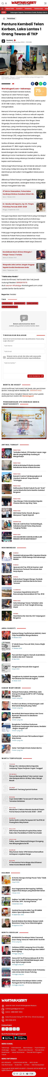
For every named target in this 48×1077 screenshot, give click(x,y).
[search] (3, 3)
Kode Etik (18, 1065)
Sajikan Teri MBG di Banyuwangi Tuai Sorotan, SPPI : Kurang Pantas (27, 900)
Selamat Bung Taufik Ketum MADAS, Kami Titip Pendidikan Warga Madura (29, 634)
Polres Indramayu (10, 307)
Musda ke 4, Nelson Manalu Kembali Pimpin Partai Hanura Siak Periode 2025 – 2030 (26, 811)
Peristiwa (10, 9)
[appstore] (7, 1039)
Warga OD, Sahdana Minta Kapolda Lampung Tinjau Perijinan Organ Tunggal (26, 767)
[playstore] (20, 1039)
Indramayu (26, 88)
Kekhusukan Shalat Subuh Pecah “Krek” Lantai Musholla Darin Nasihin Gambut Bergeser (29, 490)
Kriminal (28, 9)
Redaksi (9, 40)
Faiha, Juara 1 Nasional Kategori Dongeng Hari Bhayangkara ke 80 (26, 842)
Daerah (16, 553)
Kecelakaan (19, 303)
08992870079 (21, 282)
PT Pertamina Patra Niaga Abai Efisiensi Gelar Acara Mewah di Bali (25, 863)
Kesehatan (17, 522)
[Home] (2, 9)
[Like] (14, 1073)
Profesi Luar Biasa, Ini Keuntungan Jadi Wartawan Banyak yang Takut (28, 705)
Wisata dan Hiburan (25, 1050)
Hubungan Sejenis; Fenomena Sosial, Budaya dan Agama (23, 12)
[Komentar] (20, 1073)
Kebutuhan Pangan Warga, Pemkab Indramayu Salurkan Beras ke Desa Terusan (27, 581)
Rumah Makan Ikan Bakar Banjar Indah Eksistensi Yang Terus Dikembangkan (27, 922)
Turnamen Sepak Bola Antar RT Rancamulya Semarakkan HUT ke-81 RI (28, 593)
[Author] (3, 41)
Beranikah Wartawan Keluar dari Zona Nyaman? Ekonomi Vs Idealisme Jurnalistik (27, 715)
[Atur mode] (5, 3)
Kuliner (13, 1050)
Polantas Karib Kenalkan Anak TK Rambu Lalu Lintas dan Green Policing (28, 971)
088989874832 (35, 390)
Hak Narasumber (38, 1065)
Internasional (16, 1048)
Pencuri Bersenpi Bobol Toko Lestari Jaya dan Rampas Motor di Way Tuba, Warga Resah (26, 778)
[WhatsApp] (40, 83)
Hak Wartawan (7, 1065)
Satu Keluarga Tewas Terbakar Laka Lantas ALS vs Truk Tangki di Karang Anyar (28, 605)
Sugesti (19, 9)
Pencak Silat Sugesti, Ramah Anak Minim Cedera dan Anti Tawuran (28, 656)
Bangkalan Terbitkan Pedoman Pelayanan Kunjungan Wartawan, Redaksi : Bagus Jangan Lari (29, 726)
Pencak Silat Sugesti (34, 1052)
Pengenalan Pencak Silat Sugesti (25, 667)
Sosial (15, 577)
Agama (15, 613)
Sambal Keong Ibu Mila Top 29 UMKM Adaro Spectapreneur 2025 (27, 911)
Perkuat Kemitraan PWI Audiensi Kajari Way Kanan (27, 737)
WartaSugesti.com (10, 88)
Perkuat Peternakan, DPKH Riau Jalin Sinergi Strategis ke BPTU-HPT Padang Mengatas (27, 694)
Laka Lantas (32, 303)
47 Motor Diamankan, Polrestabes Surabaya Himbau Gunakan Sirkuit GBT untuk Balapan (18, 192)
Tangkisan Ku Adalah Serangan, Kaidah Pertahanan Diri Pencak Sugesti (28, 677)
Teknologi (38, 9)
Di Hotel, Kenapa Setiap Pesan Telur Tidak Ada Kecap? (29, 879)
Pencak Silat (39, 1050)
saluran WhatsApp (13, 285)
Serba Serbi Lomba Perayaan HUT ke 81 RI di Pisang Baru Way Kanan (26, 821)
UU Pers (26, 1065)
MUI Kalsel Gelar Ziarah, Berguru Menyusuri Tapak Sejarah (26, 514)
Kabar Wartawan (18, 1052)
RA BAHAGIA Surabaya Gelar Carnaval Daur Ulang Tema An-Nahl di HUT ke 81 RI (28, 938)
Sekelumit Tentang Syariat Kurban (23, 789)
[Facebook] (32, 83)
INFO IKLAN (34, 1062)
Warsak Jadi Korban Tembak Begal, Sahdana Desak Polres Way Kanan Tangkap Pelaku (27, 526)
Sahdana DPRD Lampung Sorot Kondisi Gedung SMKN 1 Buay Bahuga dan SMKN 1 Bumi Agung (28, 949)
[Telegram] (44, 83)
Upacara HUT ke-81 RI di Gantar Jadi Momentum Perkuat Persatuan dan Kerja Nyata (28, 569)
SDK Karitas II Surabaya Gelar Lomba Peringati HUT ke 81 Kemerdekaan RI (27, 982)
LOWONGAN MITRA (20, 1062)
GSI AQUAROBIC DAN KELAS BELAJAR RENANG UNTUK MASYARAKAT (27, 538)
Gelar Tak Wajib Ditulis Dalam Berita (27, 748)
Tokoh (4, 1054)
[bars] (44, 4)
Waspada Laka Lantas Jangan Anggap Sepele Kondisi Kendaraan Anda (18, 265)
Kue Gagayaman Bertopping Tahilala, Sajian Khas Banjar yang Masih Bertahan (28, 890)
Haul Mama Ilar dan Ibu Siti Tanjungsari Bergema (29, 617)
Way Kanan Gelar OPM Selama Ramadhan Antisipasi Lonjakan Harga (26, 853)
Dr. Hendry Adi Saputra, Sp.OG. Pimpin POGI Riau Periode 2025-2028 (18, 205)
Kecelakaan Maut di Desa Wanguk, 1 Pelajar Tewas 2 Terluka (17, 253)
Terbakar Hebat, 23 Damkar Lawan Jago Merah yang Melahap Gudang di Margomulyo (29, 454)
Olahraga (17, 590)
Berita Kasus (27, 1048)
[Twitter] (36, 83)
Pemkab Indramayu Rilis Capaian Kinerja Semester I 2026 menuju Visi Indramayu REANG (29, 557)
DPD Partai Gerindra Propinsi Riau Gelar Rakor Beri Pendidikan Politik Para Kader (25, 832)
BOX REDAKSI (6, 1062)
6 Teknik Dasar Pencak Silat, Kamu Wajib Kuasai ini (28, 645)
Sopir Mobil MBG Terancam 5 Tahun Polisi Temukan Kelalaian (26, 800)
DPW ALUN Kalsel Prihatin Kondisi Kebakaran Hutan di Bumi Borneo (26, 466)
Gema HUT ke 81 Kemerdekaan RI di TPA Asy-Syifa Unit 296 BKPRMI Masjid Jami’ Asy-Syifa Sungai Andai (28, 960)
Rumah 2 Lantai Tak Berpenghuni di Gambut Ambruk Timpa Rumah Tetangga (27, 478)
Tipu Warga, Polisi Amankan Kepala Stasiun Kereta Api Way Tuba (27, 502)
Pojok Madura (40, 1048)
